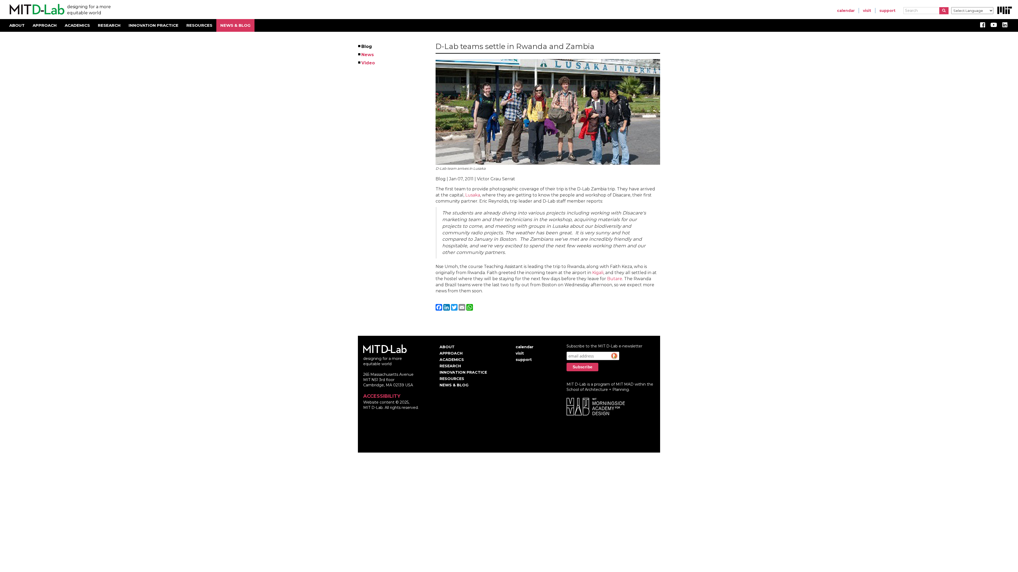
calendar (846, 10)
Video (368, 62)
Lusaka (472, 195)
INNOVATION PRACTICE (153, 25)
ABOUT (17, 25)
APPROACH (45, 25)
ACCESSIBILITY (381, 396)
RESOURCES (199, 25)
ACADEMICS (77, 25)
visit (867, 10)
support (887, 10)
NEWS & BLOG (235, 25)
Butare (614, 278)
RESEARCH (109, 25)
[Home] (36, 9)
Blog (367, 46)
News (368, 54)
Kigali (597, 272)
